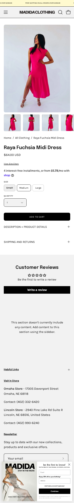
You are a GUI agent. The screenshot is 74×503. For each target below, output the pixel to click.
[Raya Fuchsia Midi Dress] (12, 122)
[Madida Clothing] (37, 12)
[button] (60, 12)
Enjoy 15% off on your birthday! (50, 476)
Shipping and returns (19, 242)
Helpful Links (11, 369)
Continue (54, 491)
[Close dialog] (69, 464)
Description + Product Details (25, 227)
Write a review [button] (37, 290)
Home (7, 137)
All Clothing (22, 137)
